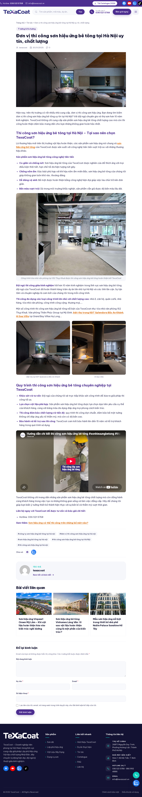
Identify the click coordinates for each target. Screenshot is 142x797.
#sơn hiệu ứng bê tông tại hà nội (33, 539)
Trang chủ (20, 23)
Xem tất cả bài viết (42, 575)
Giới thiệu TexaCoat (86, 742)
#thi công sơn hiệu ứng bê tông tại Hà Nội (71, 539)
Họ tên (19, 681)
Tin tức (29, 23)
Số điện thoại (22, 693)
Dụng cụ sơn (53, 757)
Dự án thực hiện (84, 747)
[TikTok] (140, 3)
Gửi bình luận (25, 712)
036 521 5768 (118, 768)
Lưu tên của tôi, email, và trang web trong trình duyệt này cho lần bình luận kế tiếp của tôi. (58, 705)
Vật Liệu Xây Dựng (55, 752)
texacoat (39, 570)
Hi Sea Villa (22, 316)
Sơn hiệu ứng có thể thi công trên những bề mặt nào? (58, 522)
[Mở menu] (136, 12)
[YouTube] (129, 3)
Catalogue (82, 757)
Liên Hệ (80, 767)
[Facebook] (124, 3)
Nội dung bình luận (24, 659)
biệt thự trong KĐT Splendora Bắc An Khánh (98, 312)
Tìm (80, 12)
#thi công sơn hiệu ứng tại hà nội (33, 545)
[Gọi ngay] (136, 775)
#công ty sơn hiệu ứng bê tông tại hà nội (36, 534)
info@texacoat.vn (120, 779)
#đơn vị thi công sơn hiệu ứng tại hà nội (77, 534)
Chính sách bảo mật (110, 792)
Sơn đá (50, 742)
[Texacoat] (16, 12)
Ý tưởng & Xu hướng (27, 29)
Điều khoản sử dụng (130, 792)
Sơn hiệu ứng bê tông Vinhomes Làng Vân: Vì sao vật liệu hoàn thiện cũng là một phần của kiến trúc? (71, 625)
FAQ (79, 762)
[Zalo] (135, 3)
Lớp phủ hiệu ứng (55, 747)
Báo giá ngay (122, 11)
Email (75, 681)
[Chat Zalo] (136, 783)
